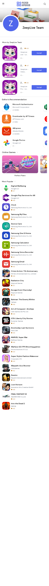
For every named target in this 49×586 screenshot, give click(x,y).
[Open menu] (3, 3)
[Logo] (23, 3)
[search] (44, 4)
